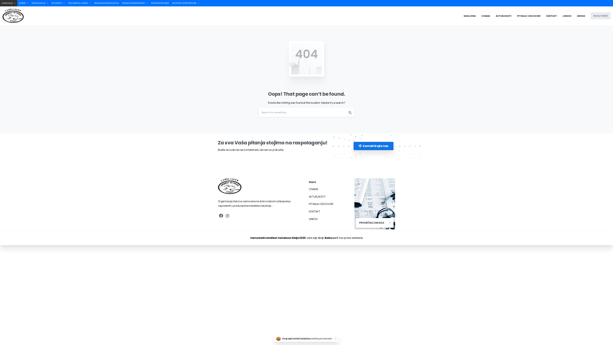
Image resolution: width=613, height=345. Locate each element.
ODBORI (22, 3)
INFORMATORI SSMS (160, 3)
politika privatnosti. (321, 338)
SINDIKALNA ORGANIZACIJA (106, 3)
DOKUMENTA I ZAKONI (78, 3)
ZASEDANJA (7, 3)
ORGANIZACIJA (38, 3)
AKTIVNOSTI (56, 3)
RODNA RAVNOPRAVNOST (133, 3)
